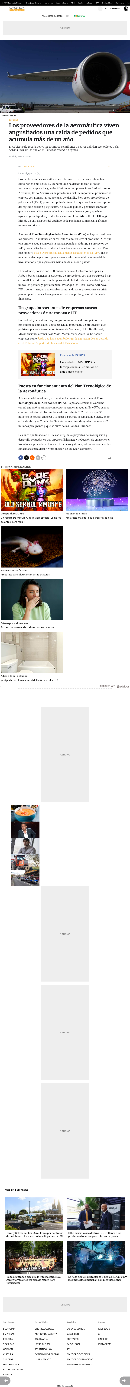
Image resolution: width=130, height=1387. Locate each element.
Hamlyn (80, 3)
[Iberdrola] (79, 16)
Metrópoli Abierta (46, 1333)
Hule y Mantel (43, 1359)
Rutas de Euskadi (13, 1369)
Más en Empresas (16, 1189)
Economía (9, 1328)
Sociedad (8, 1344)
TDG (73, 3)
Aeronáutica (30, 167)
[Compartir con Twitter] (26, 457)
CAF (97, 3)
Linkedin (103, 1338)
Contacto (73, 1338)
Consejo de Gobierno (34, 3)
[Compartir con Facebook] (20, 457)
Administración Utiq (79, 1364)
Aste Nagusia (18, 3)
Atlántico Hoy (43, 1349)
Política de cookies (78, 1354)
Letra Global (42, 1344)
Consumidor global (47, 1354)
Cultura (8, 1354)
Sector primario (62, 3)
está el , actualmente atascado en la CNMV (66, 253)
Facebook (104, 1328)
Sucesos (8, 1359)
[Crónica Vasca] (53, 9)
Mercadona (49, 3)
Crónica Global (107, 3)
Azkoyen (90, 3)
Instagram (104, 1344)
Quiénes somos (76, 1328)
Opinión (8, 1349)
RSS (69, 1349)
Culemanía (120, 3)
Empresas (13, 120)
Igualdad (8, 1374)
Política (8, 1338)
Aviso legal (73, 1344)
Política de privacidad (80, 1359)
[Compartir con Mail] (38, 457)
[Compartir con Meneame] (32, 457)
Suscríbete (73, 1333)
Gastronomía (11, 1364)
